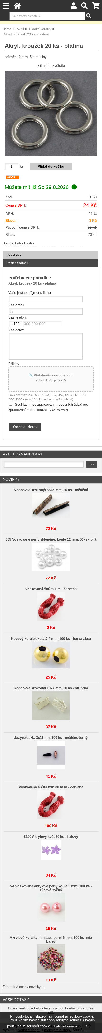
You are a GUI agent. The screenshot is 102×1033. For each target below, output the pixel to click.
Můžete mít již (37, 187)
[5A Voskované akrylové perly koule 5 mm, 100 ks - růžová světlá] (51, 907)
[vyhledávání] (84, 7)
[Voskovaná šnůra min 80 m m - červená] (51, 804)
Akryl (7, 243)
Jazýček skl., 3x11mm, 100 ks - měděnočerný (51, 738)
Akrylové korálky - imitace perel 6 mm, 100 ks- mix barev (51, 939)
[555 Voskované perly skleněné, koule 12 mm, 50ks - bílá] (51, 556)
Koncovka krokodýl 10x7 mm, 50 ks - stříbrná (51, 688)
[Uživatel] (74, 7)
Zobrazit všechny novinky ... (23, 987)
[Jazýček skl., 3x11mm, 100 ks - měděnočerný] (51, 755)
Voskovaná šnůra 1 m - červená (51, 589)
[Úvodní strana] (17, 7)
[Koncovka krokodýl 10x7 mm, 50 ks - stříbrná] (51, 705)
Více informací (59, 410)
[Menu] (5, 6)
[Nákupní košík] (96, 7)
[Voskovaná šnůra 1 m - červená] (51, 606)
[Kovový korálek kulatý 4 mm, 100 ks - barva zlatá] (51, 656)
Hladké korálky (24, 243)
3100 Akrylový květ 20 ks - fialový (51, 837)
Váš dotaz (13, 255)
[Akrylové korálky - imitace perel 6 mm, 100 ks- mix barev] (51, 958)
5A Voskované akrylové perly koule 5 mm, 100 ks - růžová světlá (51, 888)
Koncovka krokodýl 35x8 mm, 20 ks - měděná (51, 490)
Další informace (65, 1026)
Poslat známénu (18, 263)
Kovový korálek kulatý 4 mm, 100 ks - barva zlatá (51, 639)
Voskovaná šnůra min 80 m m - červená (51, 787)
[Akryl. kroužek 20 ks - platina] (51, 113)
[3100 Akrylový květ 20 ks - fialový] (51, 854)
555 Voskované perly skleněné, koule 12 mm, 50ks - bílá (50, 539)
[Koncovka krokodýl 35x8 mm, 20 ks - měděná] (51, 507)
